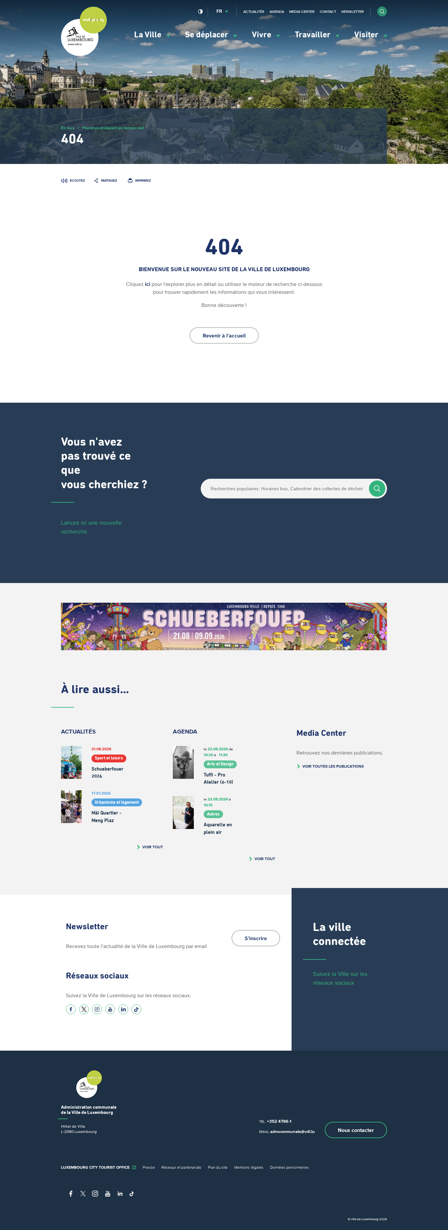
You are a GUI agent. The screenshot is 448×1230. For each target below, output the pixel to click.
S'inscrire (256, 938)
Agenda (277, 11)
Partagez (109, 180)
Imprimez (143, 180)
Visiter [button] (367, 35)
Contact (328, 11)
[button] (382, 11)
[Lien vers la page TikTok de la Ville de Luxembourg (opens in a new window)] (136, 1009)
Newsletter (352, 11)
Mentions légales (248, 1167)
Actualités (253, 11)
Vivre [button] (262, 35)
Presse (149, 1167)
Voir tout (152, 847)
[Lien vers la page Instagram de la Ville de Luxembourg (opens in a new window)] (97, 1009)
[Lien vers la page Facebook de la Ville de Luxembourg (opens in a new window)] (71, 1009)
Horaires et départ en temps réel (113, 127)
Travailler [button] (314, 35)
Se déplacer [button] (207, 35)
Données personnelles (289, 1167)
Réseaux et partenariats (181, 1167)
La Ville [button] (148, 35)
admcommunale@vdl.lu (292, 1131)
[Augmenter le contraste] (200, 11)
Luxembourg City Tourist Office (95, 1167)
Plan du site (218, 1167)
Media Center (302, 11)
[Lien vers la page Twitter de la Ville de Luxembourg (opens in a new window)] (84, 1009)
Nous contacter (356, 1130)
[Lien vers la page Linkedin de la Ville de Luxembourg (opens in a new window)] (123, 1009)
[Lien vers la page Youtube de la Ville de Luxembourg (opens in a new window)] (110, 1009)
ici (147, 284)
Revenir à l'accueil (224, 335)
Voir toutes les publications (333, 766)
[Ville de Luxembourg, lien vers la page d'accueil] (84, 54)
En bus (67, 127)
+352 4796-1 (279, 1121)
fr (219, 11)
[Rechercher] (377, 488)
